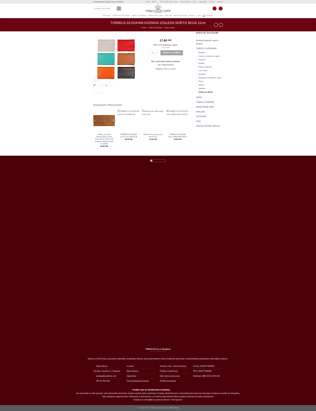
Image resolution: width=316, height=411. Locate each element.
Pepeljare (202, 74)
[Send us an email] (130, 2)
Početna (143, 27)
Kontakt (220, 2)
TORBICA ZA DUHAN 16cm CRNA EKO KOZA (177, 135)
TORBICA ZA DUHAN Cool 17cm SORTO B (128, 135)
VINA (199, 16)
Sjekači (201, 85)
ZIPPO (199, 97)
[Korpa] (215, 9)
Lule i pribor (203, 70)
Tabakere (202, 88)
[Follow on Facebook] (126, 2)
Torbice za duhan (169, 27)
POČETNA (107, 16)
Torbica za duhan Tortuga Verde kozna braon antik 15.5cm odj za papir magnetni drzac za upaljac (104, 139)
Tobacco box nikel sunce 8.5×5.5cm (153, 135)
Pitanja (212, 2)
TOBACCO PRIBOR (138, 16)
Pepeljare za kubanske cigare (209, 78)
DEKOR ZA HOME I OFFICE (184, 16)
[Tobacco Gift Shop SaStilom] (158, 8)
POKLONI (168, 16)
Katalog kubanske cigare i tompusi (207, 42)
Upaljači (201, 63)
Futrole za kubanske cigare (209, 56)
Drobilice (201, 52)
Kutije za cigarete (205, 67)
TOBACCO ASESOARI (121, 16)
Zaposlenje (203, 2)
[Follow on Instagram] (128, 2)
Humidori (201, 60)
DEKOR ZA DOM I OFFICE (208, 126)
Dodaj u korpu (171, 53)
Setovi (200, 81)
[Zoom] (96, 79)
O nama (175, 2)
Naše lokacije (185, 2)
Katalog (209, 16)
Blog (194, 2)
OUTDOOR (201, 116)
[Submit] (119, 8)
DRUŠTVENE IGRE (155, 16)
